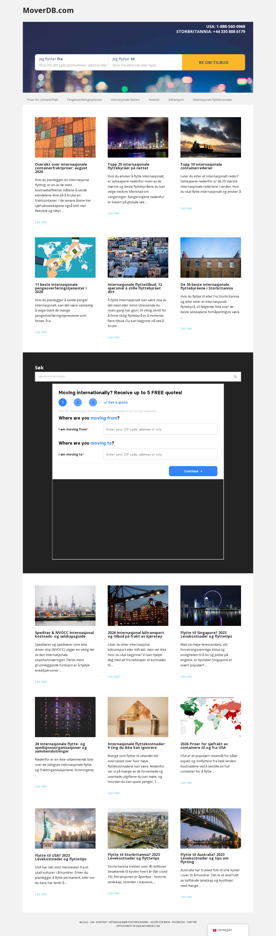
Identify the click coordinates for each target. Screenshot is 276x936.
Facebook (178, 922)
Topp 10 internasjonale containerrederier (201, 166)
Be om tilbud (214, 62)
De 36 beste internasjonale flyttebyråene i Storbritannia (206, 286)
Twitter (192, 922)
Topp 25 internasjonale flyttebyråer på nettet (128, 166)
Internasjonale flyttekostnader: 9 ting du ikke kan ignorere (136, 745)
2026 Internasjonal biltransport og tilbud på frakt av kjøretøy (136, 634)
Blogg (84, 922)
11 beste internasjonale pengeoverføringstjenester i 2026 (61, 288)
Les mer (41, 222)
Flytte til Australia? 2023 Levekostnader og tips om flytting (204, 858)
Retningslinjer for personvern (128, 922)
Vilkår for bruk (160, 922)
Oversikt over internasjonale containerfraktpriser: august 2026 (61, 168)
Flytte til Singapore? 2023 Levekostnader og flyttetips (206, 634)
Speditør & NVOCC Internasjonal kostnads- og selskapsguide (64, 634)
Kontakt (101, 922)
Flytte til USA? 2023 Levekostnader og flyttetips (60, 857)
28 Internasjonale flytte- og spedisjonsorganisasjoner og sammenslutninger (61, 747)
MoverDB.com (48, 10)
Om (92, 922)
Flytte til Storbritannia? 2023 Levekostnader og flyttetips (134, 856)
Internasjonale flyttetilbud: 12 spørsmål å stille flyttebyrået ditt (135, 288)
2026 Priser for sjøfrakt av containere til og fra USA (204, 745)
